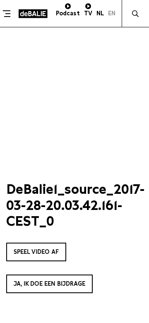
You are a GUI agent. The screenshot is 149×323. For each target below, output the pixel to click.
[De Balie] (33, 13)
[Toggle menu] (8, 13)
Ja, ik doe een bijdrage (49, 283)
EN (111, 13)
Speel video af (36, 251)
